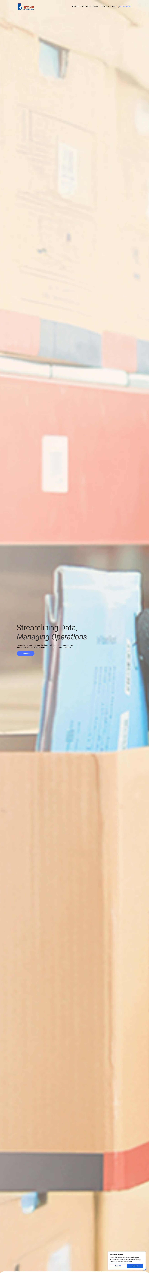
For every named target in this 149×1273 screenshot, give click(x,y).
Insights (96, 6)
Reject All (118, 1266)
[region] (127, 1260)
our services (84, 6)
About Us (75, 6)
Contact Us (105, 6)
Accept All (135, 1266)
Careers (113, 6)
